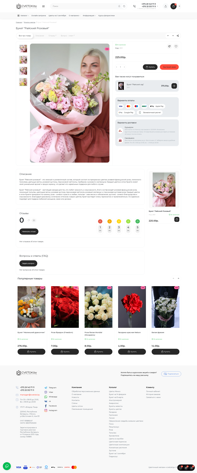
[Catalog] (43, 6)
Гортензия (113, 415)
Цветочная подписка (117, 442)
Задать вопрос (28, 263)
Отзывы (52, 36)
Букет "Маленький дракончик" (31, 332)
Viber (51, 392)
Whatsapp (53, 397)
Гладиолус (113, 456)
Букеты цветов (115, 409)
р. (179, 6)
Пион (111, 424)
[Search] (119, 6)
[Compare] (169, 46)
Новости (75, 397)
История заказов (153, 394)
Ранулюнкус (114, 427)
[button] (173, 278)
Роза (111, 430)
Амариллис (114, 403)
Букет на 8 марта (116, 397)
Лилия (111, 418)
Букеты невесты (116, 406)
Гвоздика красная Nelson (129, 332)
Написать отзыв (29, 232)
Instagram (53, 410)
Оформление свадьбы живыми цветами (126, 421)
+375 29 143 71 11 (148, 4)
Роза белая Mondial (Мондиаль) (93, 333)
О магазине (76, 394)
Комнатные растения (118, 448)
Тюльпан (112, 433)
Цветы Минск (114, 391)
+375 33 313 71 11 (149, 6)
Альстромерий (115, 400)
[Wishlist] (176, 46)
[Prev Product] (168, 35)
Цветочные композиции (119, 445)
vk (50, 401)
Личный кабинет (153, 391)
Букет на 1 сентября (117, 454)
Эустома (112, 451)
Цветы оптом (77, 406)
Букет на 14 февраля (117, 394)
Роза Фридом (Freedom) (62, 332)
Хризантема (114, 436)
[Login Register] (166, 6)
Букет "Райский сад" (135, 85)
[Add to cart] (174, 86)
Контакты (76, 400)
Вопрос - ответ (68, 36)
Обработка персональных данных (86, 391)
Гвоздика (113, 412)
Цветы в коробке (116, 439)
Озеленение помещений (82, 409)
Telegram (52, 388)
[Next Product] (173, 35)
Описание (39, 36)
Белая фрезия (158, 332)
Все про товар (25, 36)
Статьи (74, 403)
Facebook (53, 406)
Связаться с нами (153, 397)
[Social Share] (177, 35)
